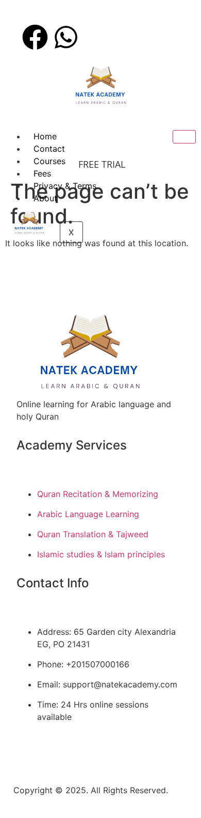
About (45, 198)
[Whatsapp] (66, 37)
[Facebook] (35, 37)
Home (45, 136)
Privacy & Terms (65, 186)
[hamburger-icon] (184, 136)
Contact (49, 148)
